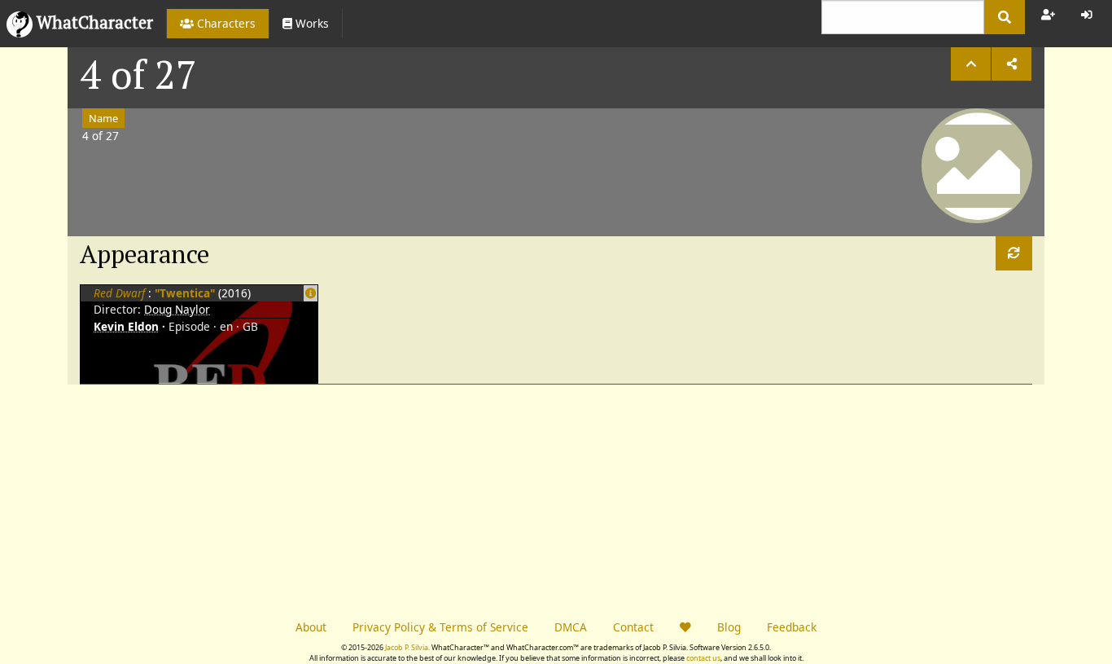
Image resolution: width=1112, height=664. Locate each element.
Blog (729, 627)
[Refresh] (1014, 253)
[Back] (971, 64)
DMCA (570, 627)
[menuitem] (217, 23)
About (311, 627)
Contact (633, 627)
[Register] (1048, 14)
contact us (703, 658)
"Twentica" (186, 293)
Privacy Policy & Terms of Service (440, 627)
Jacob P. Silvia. (407, 647)
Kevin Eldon (126, 326)
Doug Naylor (177, 309)
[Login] (1086, 14)
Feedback (791, 627)
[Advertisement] (312, 499)
